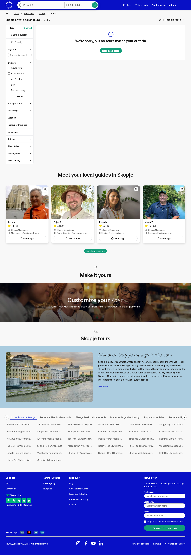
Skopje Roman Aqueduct (49, 445)
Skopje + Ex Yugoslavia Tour (81, 452)
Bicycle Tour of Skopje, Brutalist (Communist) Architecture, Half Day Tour (20, 452)
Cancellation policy (176, 543)
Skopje (42, 13)
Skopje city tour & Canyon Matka (172, 424)
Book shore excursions (164, 5)
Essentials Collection (78, 494)
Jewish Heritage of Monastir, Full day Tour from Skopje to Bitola (20, 431)
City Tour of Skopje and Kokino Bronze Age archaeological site (111, 431)
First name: (149, 492)
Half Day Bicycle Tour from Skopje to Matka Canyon (172, 438)
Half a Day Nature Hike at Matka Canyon (20, 460)
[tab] (23, 417)
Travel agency (49, 483)
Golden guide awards (78, 488)
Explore (127, 5)
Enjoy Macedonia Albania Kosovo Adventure (50, 438)
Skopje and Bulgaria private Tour (142, 452)
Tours (16, 13)
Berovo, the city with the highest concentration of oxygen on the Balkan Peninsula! (111, 445)
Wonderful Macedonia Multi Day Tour (172, 445)
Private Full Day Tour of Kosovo (20, 424)
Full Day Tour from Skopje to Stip (20, 445)
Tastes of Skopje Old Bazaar (81, 438)
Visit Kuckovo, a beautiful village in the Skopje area (50, 452)
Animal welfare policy (78, 499)
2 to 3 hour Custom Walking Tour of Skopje (50, 424)
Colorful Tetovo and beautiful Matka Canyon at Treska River (172, 431)
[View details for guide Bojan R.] (72, 214)
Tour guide (47, 488)
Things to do (141, 5)
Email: (146, 511)
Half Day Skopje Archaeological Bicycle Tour (172, 452)
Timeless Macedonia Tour (142, 438)
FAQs (8, 483)
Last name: (149, 501)
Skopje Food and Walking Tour (81, 431)
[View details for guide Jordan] (27, 214)
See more (103, 386)
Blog (71, 483)
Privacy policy (159, 543)
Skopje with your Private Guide (50, 431)
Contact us (11, 488)
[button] (20, 49)
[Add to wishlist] (45, 189)
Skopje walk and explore (80, 424)
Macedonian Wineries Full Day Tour (81, 445)
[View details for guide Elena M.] (118, 214)
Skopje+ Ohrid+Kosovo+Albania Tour (111, 452)
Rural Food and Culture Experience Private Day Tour (142, 445)
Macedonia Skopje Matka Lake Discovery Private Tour (111, 424)
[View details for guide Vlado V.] (164, 214)
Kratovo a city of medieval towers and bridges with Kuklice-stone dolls (20, 438)
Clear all (27, 27)
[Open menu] (181, 5)
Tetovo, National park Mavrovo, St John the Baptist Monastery (142, 431)
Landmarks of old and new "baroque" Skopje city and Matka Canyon (142, 424)
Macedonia (29, 13)
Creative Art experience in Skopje (50, 460)
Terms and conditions (140, 543)
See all (19, 96)
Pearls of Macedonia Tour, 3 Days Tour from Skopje (111, 438)
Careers (72, 504)
